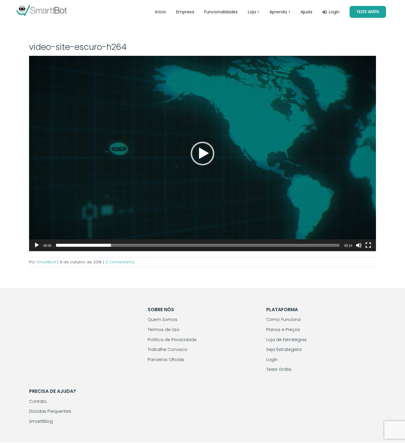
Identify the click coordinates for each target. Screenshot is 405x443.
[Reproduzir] (37, 245)
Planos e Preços (283, 330)
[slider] (197, 245)
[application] (202, 153)
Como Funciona (283, 319)
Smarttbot (46, 262)
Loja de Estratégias (286, 340)
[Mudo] (359, 245)
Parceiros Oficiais (166, 360)
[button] (202, 153)
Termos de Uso (164, 330)
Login (272, 360)
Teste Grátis (278, 369)
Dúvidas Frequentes (50, 411)
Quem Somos (162, 319)
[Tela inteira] (368, 245)
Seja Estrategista (284, 349)
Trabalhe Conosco (167, 349)
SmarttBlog (41, 421)
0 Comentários (120, 262)
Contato (38, 401)
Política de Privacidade (172, 340)
